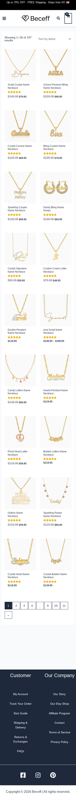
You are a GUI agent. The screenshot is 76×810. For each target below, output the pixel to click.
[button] (58, 19)
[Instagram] (38, 775)
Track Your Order (21, 703)
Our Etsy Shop (59, 703)
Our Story (59, 694)
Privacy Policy (59, 742)
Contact (59, 722)
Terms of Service (59, 732)
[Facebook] (23, 775)
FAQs (20, 751)
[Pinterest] (53, 775)
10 (56, 605)
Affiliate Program (59, 713)
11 (64, 605)
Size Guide (21, 713)
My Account (20, 694)
